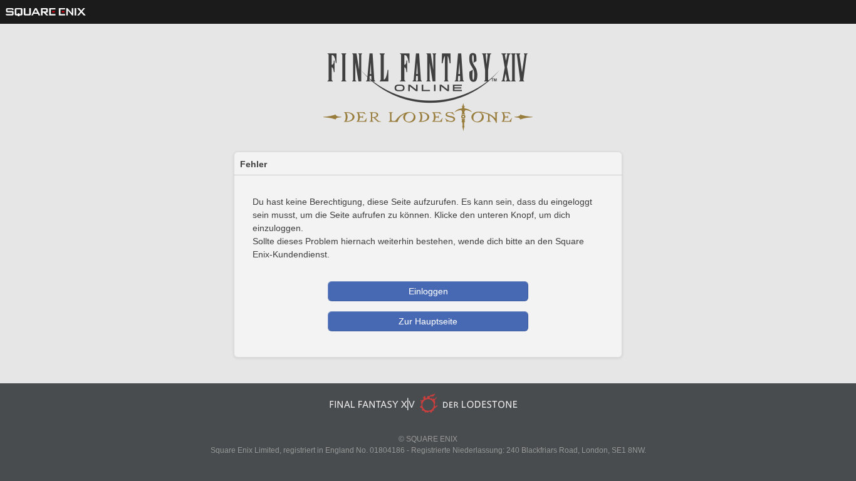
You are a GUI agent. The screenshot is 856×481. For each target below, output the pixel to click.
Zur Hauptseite (428, 321)
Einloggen (428, 291)
